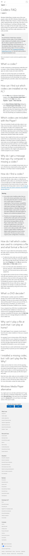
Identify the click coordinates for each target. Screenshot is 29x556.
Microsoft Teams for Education (7, 462)
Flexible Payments (5, 451)
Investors (3, 533)
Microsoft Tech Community (6, 511)
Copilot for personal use (6, 424)
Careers (3, 524)
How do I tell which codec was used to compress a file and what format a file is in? (14, 187)
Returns (3, 442)
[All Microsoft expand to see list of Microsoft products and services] (1, 2)
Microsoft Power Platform (6, 488)
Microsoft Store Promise (6, 449)
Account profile (4, 435)
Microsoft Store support (6, 440)
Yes (10, 406)
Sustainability (4, 539)
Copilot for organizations (6, 422)
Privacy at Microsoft (5, 530)
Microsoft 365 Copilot (5, 493)
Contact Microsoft (8, 551)
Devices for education (5, 460)
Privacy (13, 551)
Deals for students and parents (7, 471)
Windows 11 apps (5, 429)
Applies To (4, 13)
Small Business (4, 495)
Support (3, 5)
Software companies (5, 515)
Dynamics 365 (4, 484)
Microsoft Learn (4, 506)
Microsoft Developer (5, 504)
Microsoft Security (5, 482)
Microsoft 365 (4, 486)
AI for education (4, 473)
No (18, 406)
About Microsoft (4, 526)
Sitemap (3, 551)
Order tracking (4, 444)
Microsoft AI (4, 479)
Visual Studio (4, 517)
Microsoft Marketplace (5, 513)
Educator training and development (8, 469)
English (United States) (8, 543)
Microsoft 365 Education (6, 464)
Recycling (8, 553)
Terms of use (18, 551)
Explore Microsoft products (6, 427)
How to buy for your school (6, 466)
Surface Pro (4, 413)
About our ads (13, 553)
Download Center (5, 437)
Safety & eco (4, 553)
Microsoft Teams (4, 491)
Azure (3, 502)
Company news (4, 528)
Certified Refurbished (5, 446)
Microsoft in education (5, 457)
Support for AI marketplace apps (7, 508)
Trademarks (23, 551)
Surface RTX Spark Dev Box (6, 420)
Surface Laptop (4, 415)
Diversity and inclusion (5, 535)
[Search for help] (5, 2)
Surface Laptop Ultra (5, 418)
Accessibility (4, 537)
